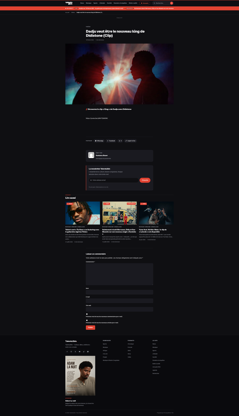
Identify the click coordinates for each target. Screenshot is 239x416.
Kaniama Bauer (102, 155)
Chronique (131, 344)
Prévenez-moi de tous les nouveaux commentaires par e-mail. (104, 316)
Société (109, 3)
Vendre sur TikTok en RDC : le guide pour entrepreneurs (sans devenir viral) (99, 8)
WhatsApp (100, 141)
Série (129, 350)
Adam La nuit (70, 401)
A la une (105, 354)
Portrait (130, 347)
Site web (88, 305)
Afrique (105, 350)
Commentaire (90, 262)
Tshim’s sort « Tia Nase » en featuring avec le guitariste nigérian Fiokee (82, 231)
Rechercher (156, 373)
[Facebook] (67, 351)
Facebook (112, 141)
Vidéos (73, 12)
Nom (87, 288)
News (82, 3)
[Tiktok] (83, 351)
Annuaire (145, 3)
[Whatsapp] (88, 351)
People (105, 357)
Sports (95, 3)
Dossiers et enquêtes (120, 3)
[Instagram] (71, 351)
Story (129, 354)
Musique (88, 3)
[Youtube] (79, 351)
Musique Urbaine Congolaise (75, 227)
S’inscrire (145, 180)
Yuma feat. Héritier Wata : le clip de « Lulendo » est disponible (153, 231)
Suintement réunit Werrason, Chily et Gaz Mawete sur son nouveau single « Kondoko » (155, 8)
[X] (75, 351)
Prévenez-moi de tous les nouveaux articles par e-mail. (102, 323)
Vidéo (70, 203)
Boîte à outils (133, 3)
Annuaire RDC (157, 367)
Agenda (155, 370)
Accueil (67, 12)
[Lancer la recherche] (171, 3)
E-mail (88, 297)
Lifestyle (102, 3)
